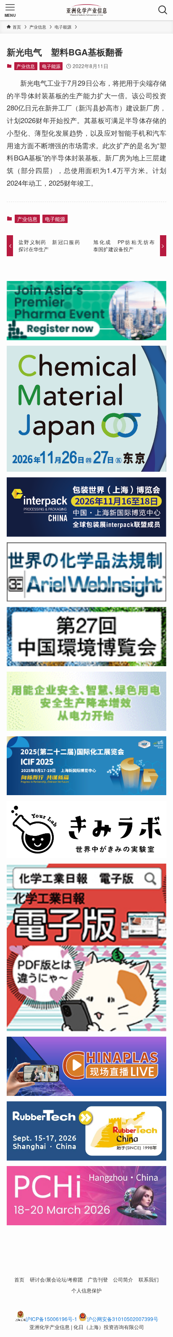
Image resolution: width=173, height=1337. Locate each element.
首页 (19, 1279)
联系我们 (149, 1279)
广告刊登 (98, 1279)
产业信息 (25, 66)
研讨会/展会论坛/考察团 (56, 1279)
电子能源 (51, 66)
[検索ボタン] (163, 10)
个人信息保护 (86, 1290)
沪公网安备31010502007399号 (122, 1318)
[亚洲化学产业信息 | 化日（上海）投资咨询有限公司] (86, 10)
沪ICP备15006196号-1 (51, 1318)
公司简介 (123, 1279)
